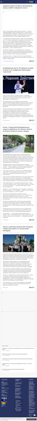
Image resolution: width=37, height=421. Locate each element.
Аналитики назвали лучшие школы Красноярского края (18, 401)
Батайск (6, 120)
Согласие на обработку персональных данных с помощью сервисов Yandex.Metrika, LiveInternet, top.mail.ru (32, 411)
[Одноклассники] (31, 61)
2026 (4, 120)
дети (9, 120)
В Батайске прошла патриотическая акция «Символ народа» (13, 369)
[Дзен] (34, 1)
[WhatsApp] (33, 61)
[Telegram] (32, 1)
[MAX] (35, 1)
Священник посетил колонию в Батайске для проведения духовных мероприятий (17, 358)
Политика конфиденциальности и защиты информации (32, 408)
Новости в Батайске (16, 232)
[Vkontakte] (29, 1)
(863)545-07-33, (18, 383)
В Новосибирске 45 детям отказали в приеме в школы (18, 410)
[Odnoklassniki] (31, 1)
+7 (15, 383)
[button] (1, 1)
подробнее (18, 418)
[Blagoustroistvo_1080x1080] (18, 328)
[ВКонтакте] (29, 61)
